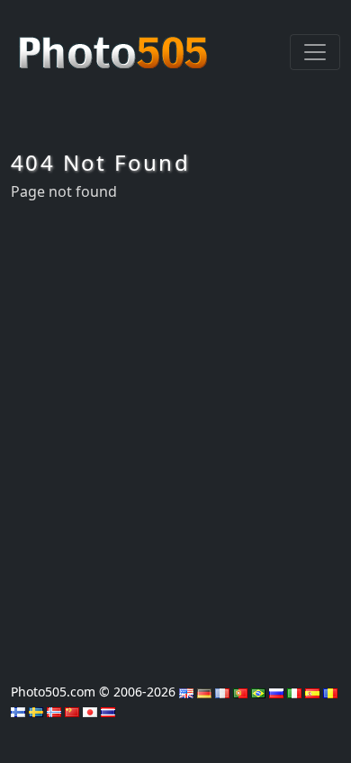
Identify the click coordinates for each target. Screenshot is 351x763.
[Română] (330, 691)
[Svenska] (36, 710)
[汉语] (72, 710)
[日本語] (90, 710)
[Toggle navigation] (315, 52)
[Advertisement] (175, 437)
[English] (186, 691)
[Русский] (276, 691)
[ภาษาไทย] (108, 710)
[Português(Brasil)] (258, 691)
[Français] (222, 691)
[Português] (240, 691)
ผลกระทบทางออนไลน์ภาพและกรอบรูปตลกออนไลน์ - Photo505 (115, 43)
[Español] (312, 691)
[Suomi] (18, 710)
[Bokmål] (54, 710)
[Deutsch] (204, 691)
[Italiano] (294, 691)
